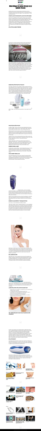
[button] (18, 2)
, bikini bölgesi (19, 63)
